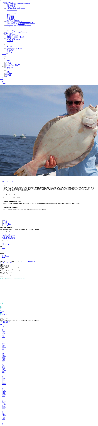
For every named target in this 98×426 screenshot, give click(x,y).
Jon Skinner (4, 83)
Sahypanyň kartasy (10, 262)
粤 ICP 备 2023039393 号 (31, 261)
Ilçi (2, 82)
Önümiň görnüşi (3, 270)
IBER (1, 276)
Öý (2, 81)
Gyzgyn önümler (3, 262)
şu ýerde (23, 278)
